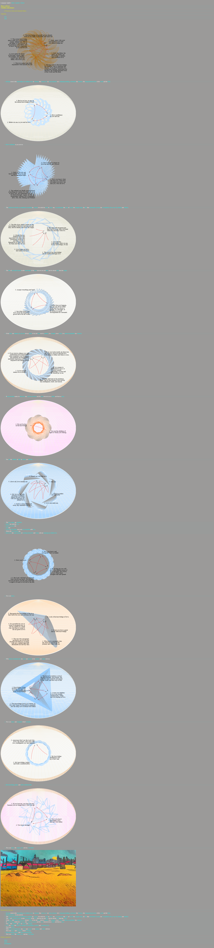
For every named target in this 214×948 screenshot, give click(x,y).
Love (7, 57)
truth (22, 82)
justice (16, 82)
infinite (52, 64)
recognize (19, 78)
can (56, 32)
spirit (17, 108)
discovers (22, 45)
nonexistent (92, 32)
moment (79, 40)
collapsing (62, 23)
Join (7, 59)
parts (66, 32)
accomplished (22, 32)
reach (12, 57)
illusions (80, 23)
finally (16, 32)
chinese (22, 3)
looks (12, 45)
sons (63, 45)
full (116, 32)
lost (31, 73)
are (9, 49)
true (114, 32)
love (35, 36)
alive (110, 32)
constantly (15, 73)
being (23, 108)
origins (18, 86)
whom (24, 49)
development (7, 126)
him (47, 36)
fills (86, 32)
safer (15, 64)
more (50, 23)
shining (120, 32)
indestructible (28, 82)
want (31, 23)
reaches (16, 63)
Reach (7, 56)
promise (19, 64)
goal (66, 40)
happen (16, 40)
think (30, 40)
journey (37, 73)
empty (81, 32)
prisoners (54, 23)
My (7, 64)
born (95, 23)
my (24, 23)
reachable (19, 54)
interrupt (36, 23)
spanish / (18, 3)
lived (46, 32)
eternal (29, 64)
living (37, 64)
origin (65, 36)
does (10, 40)
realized (10, 32)
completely (106, 32)
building (67, 23)
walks (43, 73)
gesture (46, 40)
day (24, 61)
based (19, 36)
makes (12, 54)
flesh (109, 23)
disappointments (89, 23)
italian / (13, 3)
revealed (28, 78)
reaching (25, 64)
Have (7, 27)
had (58, 36)
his (70, 32)
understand (73, 23)
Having (8, 23)
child (15, 36)
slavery (43, 23)
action (60, 40)
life (72, 32)
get (29, 73)
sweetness (43, 108)
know (51, 32)
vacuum (98, 32)
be (46, 23)
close (12, 61)
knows (10, 73)
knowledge (20, 23)
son (14, 32)
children (27, 23)
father (53, 45)
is (102, 32)
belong (30, 49)
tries (19, 73)
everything (29, 32)
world (101, 23)
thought (77, 32)
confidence (12, 27)
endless (37, 108)
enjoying (46, 64)
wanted (36, 32)
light (19, 49)
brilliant (126, 32)
